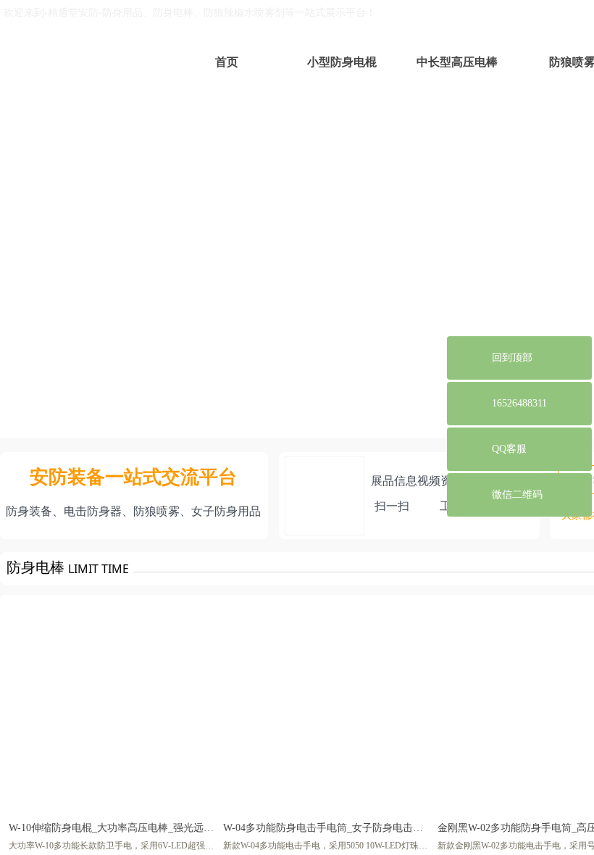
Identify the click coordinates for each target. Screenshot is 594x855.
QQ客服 (509, 448)
